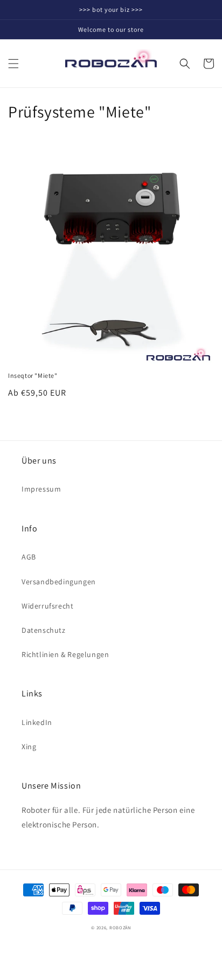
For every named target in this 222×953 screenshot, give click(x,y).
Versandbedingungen (59, 581)
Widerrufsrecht (47, 606)
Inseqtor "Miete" (33, 375)
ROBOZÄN (120, 927)
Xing (29, 746)
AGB (29, 557)
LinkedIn (37, 722)
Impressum (41, 489)
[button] (13, 63)
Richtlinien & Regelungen (65, 654)
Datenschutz (44, 630)
